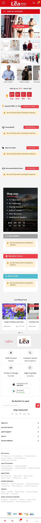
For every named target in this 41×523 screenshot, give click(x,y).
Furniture (22, 499)
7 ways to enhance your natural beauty (17, 322)
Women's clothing (31, 491)
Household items (30, 127)
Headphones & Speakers (18, 217)
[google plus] (24, 413)
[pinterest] (20, 413)
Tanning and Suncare (32, 484)
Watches (10, 491)
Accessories (32, 147)
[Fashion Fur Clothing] (31, 45)
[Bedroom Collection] (10, 58)
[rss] (28, 413)
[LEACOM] (24, 341)
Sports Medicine (6, 470)
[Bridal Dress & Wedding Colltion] (10, 45)
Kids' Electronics (6, 476)
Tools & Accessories (17, 484)
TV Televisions (14, 199)
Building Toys (17, 478)
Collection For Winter (29, 106)
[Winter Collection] (31, 58)
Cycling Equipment (7, 468)
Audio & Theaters (15, 210)
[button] (19, 35)
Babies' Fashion (6, 478)
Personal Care (31, 168)
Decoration (13, 499)
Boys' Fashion (28, 476)
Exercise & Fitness (6, 466)
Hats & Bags (5, 493)
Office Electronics (15, 213)
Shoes (3, 491)
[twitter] (16, 413)
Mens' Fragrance (17, 486)
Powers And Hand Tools (23, 501)
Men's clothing (19, 491)
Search (34, 3)
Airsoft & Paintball (34, 468)
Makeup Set (5, 484)
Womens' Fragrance (31, 486)
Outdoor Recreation (21, 466)
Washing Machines (16, 207)
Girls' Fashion (18, 476)
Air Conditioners (15, 203)
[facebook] (12, 413)
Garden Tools (31, 499)
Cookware (4, 499)
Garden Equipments (7, 501)
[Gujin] (9, 341)
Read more (7, 326)
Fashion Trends (9, 306)
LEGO (25, 478)
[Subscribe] (38, 405)
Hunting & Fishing (20, 468)
